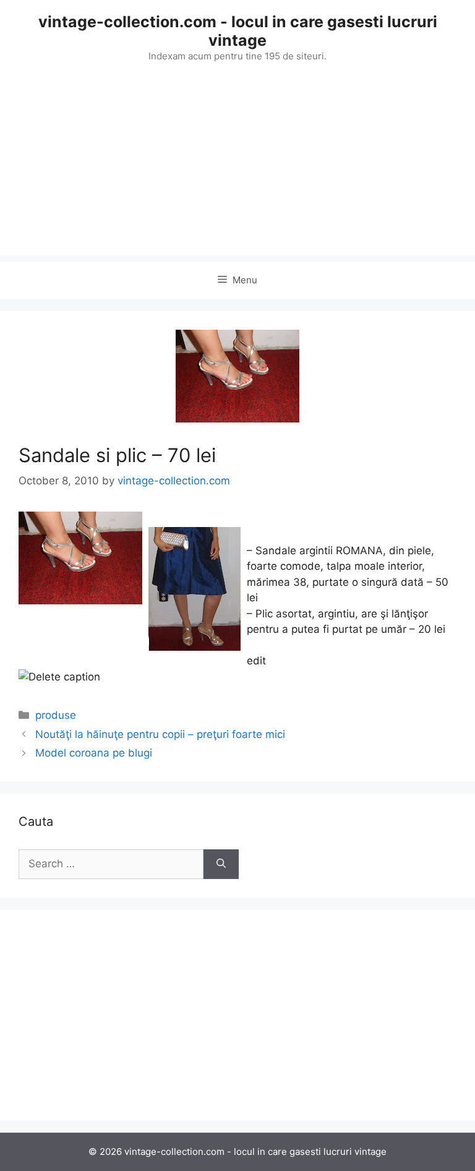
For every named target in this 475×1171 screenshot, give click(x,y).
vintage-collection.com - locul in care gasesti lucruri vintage (237, 30)
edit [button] (256, 660)
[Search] (221, 864)
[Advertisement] (237, 168)
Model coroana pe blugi (93, 753)
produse (55, 715)
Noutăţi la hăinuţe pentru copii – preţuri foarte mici (160, 734)
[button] (237, 677)
